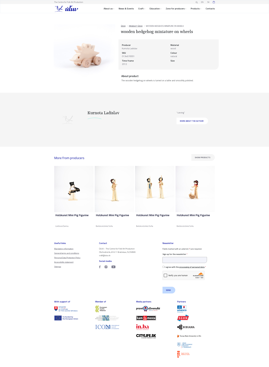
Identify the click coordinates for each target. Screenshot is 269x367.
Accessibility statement (63, 262)
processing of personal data (192, 266)
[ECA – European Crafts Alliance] (114, 308)
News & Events (126, 8)
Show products (202, 157)
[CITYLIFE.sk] (155, 336)
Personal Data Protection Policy (67, 257)
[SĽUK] (196, 318)
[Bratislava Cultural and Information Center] (196, 354)
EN (202, 2)
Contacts (210, 8)
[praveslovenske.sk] (155, 308)
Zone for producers (175, 8)
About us (108, 8)
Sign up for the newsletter (175, 254)
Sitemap (57, 266)
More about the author (192, 120)
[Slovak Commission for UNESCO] (196, 308)
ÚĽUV (123, 25)
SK (208, 2)
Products (195, 8)
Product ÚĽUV (135, 25)
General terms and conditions (66, 253)
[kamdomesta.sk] (155, 318)
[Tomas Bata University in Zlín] (196, 336)
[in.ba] (155, 327)
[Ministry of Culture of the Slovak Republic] (73, 308)
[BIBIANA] (196, 327)
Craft (141, 8)
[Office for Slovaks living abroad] (196, 345)
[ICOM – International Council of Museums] (114, 327)
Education (155, 8)
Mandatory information (63, 248)
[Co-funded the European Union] (73, 318)
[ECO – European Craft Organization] (114, 318)
